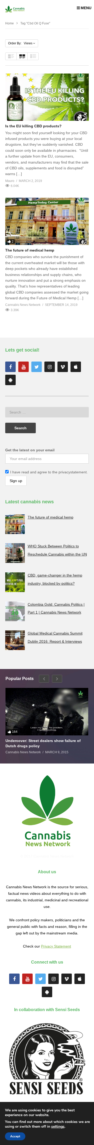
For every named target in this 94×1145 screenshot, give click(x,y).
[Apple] (75, 367)
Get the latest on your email (30, 450)
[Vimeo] (62, 367)
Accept (15, 1136)
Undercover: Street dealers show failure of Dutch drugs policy (43, 743)
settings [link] (57, 1126)
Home (9, 23)
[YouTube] (23, 367)
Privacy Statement (56, 946)
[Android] (10, 380)
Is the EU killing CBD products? (33, 126)
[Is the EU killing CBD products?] (47, 97)
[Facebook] (10, 367)
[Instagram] (49, 367)
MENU (86, 8)
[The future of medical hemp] (47, 221)
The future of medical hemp (29, 250)
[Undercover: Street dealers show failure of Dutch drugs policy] (46, 711)
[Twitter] (36, 367)
